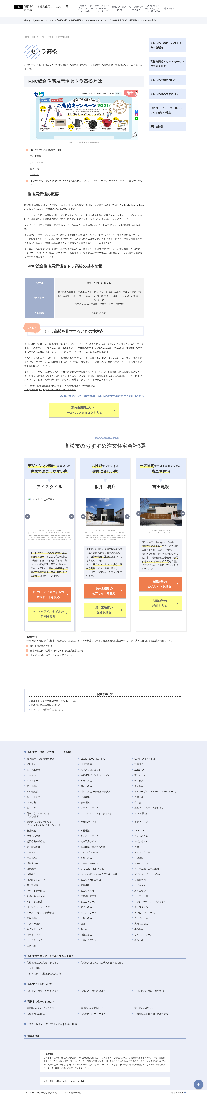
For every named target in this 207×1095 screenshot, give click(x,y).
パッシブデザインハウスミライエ (151, 901)
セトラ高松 (34, 968)
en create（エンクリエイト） (96, 869)
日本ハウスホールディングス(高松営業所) (41, 815)
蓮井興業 (31, 830)
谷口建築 (85, 797)
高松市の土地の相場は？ (93, 991)
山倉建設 (31, 869)
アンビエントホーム (144, 912)
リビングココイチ (90, 852)
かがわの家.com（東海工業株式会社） (100, 874)
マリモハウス (33, 836)
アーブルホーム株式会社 (146, 869)
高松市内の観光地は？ (145, 1008)
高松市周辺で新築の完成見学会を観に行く (102, 962)
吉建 (136, 847)
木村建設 (85, 830)
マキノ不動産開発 (36, 890)
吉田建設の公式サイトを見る (159, 584)
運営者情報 (169, 8)
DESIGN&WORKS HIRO (93, 758)
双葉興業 (138, 764)
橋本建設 (85, 802)
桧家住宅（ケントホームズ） (95, 775)
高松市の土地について (119, 8)
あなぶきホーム (88, 901)
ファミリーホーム (90, 808)
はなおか (31, 775)
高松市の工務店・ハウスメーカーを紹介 (85, 8)
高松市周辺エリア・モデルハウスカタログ (102, 8)
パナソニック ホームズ (38, 907)
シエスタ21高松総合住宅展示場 (47, 709)
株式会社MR (140, 841)
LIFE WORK (140, 830)
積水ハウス (140, 775)
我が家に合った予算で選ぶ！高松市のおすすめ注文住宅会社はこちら (104, 396)
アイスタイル (141, 907)
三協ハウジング (88, 940)
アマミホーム (33, 780)
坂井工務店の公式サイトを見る (104, 591)
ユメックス (140, 885)
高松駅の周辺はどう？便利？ (41, 1008)
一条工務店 (86, 918)
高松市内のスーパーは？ (93, 1013)
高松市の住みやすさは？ (136, 8)
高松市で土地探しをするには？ (42, 991)
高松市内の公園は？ (37, 1013)
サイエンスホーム (143, 934)
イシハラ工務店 (35, 901)
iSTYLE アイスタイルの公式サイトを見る (48, 595)
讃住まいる (32, 863)
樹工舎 (137, 802)
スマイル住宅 (141, 822)
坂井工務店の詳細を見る (104, 610)
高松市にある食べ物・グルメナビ (151, 1013)
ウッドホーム (141, 918)
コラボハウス (33, 934)
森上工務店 (32, 885)
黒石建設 (138, 929)
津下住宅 (31, 802)
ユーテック (32, 852)
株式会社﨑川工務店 (91, 880)
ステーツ (31, 808)
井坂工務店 (32, 918)
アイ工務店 (35, 156)
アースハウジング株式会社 (40, 912)
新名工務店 (86, 858)
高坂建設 (138, 786)
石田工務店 (86, 780)
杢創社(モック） (89, 822)
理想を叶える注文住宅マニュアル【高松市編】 (46, 8)
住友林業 (34, 168)
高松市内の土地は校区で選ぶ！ (150, 991)
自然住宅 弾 (140, 880)
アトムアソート (88, 912)
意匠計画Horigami (36, 896)
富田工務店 (32, 786)
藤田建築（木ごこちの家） (94, 847)
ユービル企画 (33, 797)
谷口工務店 (32, 858)
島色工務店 (140, 940)
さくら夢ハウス (35, 940)
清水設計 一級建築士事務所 (40, 758)
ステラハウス (141, 836)
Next (71, 516)
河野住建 (85, 885)
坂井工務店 (140, 890)
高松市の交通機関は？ (92, 1008)
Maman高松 (140, 813)
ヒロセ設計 (32, 791)
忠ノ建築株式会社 (36, 880)
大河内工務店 (141, 923)
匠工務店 (138, 780)
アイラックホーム (143, 852)
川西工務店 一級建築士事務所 (96, 791)
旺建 (83, 923)
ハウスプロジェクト (91, 769)
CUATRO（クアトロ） (145, 758)
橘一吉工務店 (33, 769)
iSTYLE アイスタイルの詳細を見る (48, 614)
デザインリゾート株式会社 (148, 874)
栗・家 (84, 929)
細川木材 (31, 764)
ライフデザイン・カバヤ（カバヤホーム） (155, 791)
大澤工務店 (140, 797)
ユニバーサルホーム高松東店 (149, 808)
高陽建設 (138, 858)
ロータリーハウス (90, 863)
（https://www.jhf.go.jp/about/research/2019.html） (50, 389)
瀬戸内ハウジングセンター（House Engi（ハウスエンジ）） (44, 823)
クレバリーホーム (90, 836)
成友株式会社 (33, 847)
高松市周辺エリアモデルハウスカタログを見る (83, 410)
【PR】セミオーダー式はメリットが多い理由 (152, 8)
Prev (27, 516)
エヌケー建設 (33, 923)
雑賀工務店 (86, 934)
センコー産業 (141, 896)
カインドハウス (35, 929)
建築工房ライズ (88, 841)
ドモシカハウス (142, 863)
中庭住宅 (34, 174)
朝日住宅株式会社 (36, 841)
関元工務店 (86, 786)
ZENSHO (139, 769)
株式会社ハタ (87, 890)
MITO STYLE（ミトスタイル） (96, 813)
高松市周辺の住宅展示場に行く (47, 705)
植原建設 (31, 874)
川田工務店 (86, 764)
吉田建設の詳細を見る (159, 603)
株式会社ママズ (88, 896)
